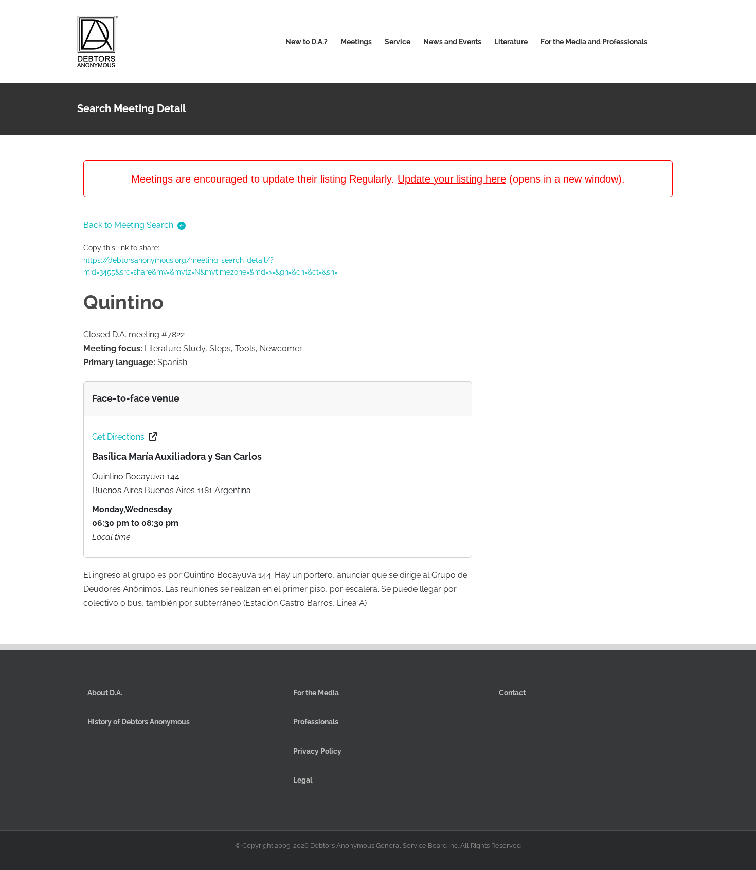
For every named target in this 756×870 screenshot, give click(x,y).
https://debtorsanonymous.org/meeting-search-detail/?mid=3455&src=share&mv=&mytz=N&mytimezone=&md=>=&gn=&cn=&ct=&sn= (210, 266)
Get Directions (118, 437)
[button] (663, 41)
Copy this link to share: (210, 260)
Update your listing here (452, 179)
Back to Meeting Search (128, 225)
